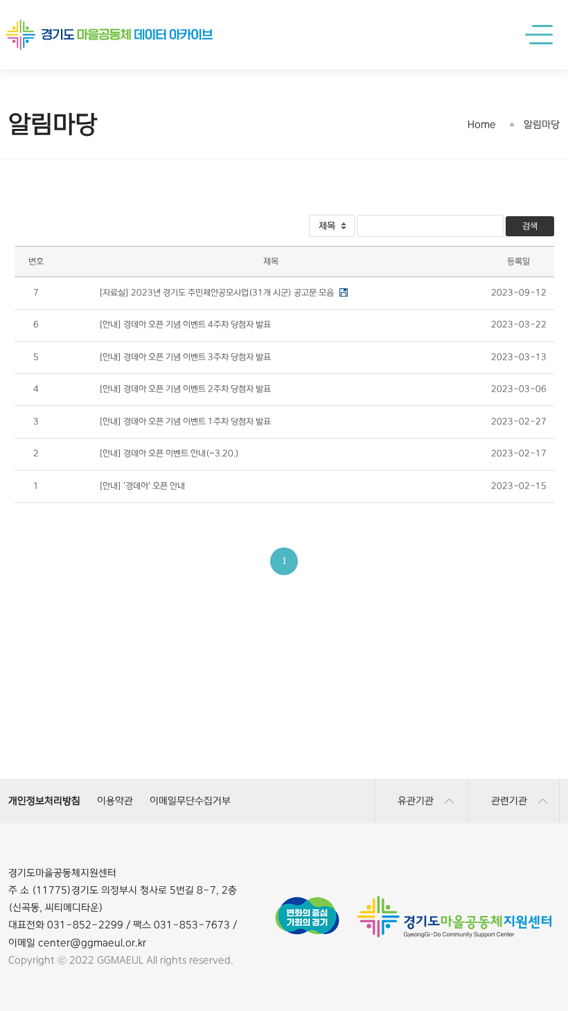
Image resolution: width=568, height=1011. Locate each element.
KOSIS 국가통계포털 (281, 750)
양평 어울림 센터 (454, 722)
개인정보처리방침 (44, 801)
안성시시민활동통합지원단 (109, 750)
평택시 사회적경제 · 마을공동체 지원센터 (108, 722)
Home (482, 124)
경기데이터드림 (108, 722)
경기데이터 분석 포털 (281, 722)
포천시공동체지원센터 (281, 722)
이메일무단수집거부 (190, 801)
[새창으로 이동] (307, 901)
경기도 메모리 (453, 722)
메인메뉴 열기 (541, 34)
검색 (530, 226)
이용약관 (115, 801)
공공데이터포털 (108, 750)
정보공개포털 (454, 750)
